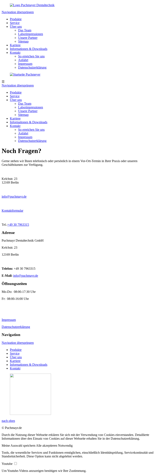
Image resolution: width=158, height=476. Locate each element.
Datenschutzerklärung (32, 140)
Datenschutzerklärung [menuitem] (32, 67)
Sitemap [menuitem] (23, 41)
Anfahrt (23, 133)
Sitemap (23, 114)
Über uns (16, 100)
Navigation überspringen (18, 12)
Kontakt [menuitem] (15, 52)
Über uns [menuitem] (16, 26)
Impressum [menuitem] (25, 63)
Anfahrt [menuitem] (23, 60)
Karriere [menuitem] (15, 45)
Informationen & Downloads (28, 122)
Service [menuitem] (15, 23)
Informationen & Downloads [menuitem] (28, 49)
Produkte (16, 92)
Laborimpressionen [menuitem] (30, 34)
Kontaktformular (12, 210)
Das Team (24, 103)
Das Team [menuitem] (24, 30)
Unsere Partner (27, 111)
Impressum (25, 137)
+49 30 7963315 (18, 224)
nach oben (8, 421)
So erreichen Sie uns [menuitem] (31, 56)
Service (15, 96)
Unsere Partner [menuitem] (27, 37)
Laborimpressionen (30, 107)
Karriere (15, 118)
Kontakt (15, 126)
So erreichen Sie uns (31, 129)
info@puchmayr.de (14, 196)
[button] (19, 445)
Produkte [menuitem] (16, 19)
